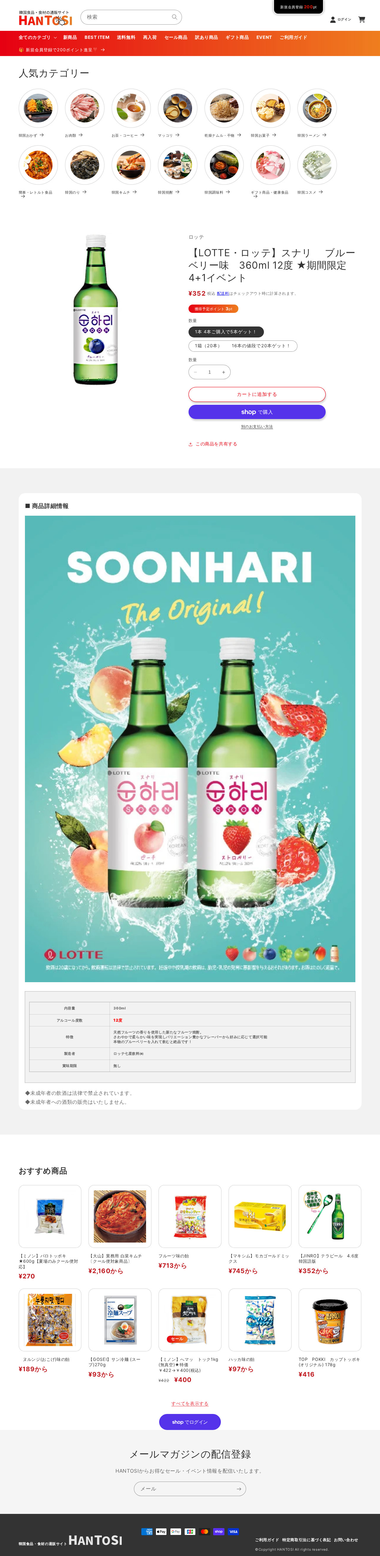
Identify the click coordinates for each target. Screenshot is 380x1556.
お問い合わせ (346, 1540)
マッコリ (165, 135)
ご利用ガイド (267, 1540)
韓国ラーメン (308, 135)
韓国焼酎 (165, 192)
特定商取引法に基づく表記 (306, 1540)
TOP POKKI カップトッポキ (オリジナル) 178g (329, 1362)
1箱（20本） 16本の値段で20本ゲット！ (243, 346)
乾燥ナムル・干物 (220, 135)
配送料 (223, 293)
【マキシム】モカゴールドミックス (259, 1258)
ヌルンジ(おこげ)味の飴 (44, 1359)
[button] (37, 37)
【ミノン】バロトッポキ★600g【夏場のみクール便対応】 (48, 1261)
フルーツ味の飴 (174, 1255)
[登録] (239, 1489)
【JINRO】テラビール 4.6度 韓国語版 (330, 1258)
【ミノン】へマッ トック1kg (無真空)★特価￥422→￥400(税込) (188, 1365)
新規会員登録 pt (298, 7)
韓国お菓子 (260, 135)
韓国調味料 (214, 192)
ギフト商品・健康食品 (270, 192)
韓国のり (72, 192)
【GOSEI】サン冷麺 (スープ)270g (114, 1362)
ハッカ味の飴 (242, 1359)
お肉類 (70, 135)
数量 (193, 360)
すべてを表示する (189, 1403)
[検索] (175, 17)
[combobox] (131, 17)
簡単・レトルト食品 (36, 192)
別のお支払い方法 (257, 426)
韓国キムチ (121, 192)
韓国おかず (28, 135)
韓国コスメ (306, 192)
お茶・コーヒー (125, 135)
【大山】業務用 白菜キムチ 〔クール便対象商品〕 (117, 1258)
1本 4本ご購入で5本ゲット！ (226, 332)
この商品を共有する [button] (217, 444)
